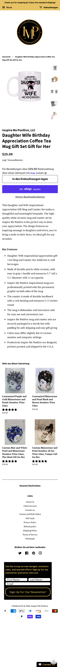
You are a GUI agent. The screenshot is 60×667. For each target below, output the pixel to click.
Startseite (6, 57)
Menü (9, 7)
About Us (30, 501)
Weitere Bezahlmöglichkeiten (30, 196)
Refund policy (30, 526)
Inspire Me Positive (39, 606)
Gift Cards (30, 518)
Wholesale (30, 538)
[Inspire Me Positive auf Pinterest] (33, 553)
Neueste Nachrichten (30, 485)
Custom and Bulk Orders (30, 514)
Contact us (30, 510)
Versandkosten (15, 160)
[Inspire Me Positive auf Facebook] (26, 553)
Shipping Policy (30, 530)
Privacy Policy (30, 522)
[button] (9, 409)
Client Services (30, 506)
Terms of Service (30, 534)
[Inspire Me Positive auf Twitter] (20, 553)
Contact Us (48, 664)
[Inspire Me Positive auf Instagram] (40, 553)
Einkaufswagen (50, 7)
